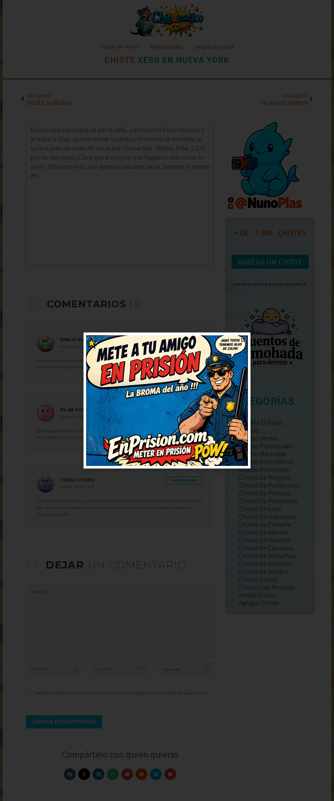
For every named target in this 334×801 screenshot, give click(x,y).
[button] (243, 340)
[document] (167, 400)
